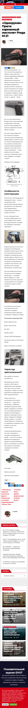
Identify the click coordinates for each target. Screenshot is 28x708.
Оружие (18, 17)
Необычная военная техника (9, 17)
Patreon (8, 7)
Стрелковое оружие (7, 19)
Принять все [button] (13, 704)
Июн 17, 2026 (8, 604)
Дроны (5, 626)
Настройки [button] (5, 704)
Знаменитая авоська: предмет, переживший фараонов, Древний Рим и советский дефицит (13, 556)
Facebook (19, 7)
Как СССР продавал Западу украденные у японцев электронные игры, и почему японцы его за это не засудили (13, 596)
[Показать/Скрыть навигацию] (15, 4)
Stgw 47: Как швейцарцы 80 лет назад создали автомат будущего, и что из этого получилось (14, 541)
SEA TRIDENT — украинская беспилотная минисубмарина (12, 632)
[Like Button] (6, 480)
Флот (14, 626)
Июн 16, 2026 (8, 637)
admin (11, 40)
